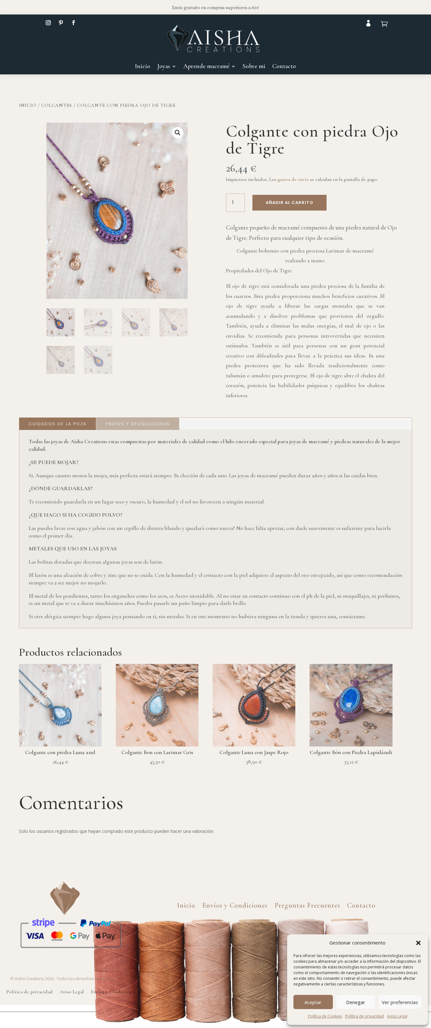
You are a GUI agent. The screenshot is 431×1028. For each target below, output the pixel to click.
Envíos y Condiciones (235, 904)
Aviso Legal (397, 1016)
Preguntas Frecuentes (307, 904)
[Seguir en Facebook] (73, 23)
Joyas (163, 67)
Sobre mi (254, 67)
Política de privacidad (364, 1016)
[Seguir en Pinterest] (61, 23)
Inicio (142, 67)
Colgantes (56, 105)
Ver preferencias (400, 1002)
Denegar (355, 1002)
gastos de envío (293, 179)
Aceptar (313, 1002)
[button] (418, 943)
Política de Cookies (325, 1016)
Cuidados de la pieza (57, 424)
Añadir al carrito (290, 203)
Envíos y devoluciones (138, 424)
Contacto (284, 67)
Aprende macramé (206, 67)
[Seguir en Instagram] (48, 23)
